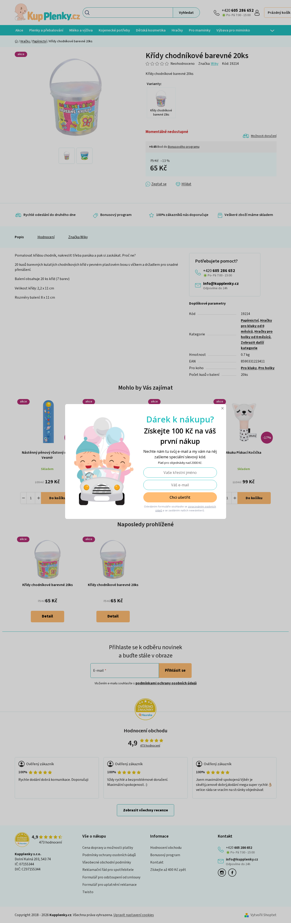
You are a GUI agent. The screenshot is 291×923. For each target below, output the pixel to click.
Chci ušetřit (180, 497)
